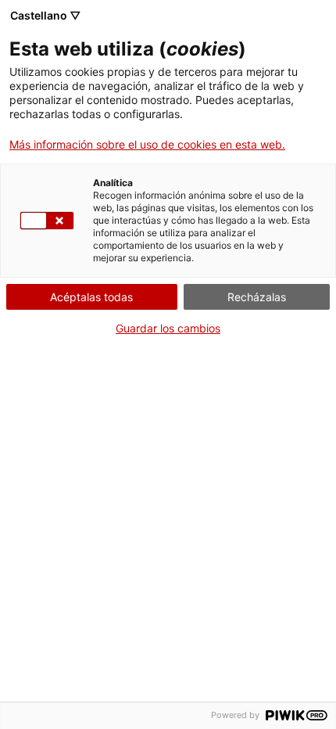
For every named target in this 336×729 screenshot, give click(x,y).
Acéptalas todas (91, 296)
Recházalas (256, 296)
